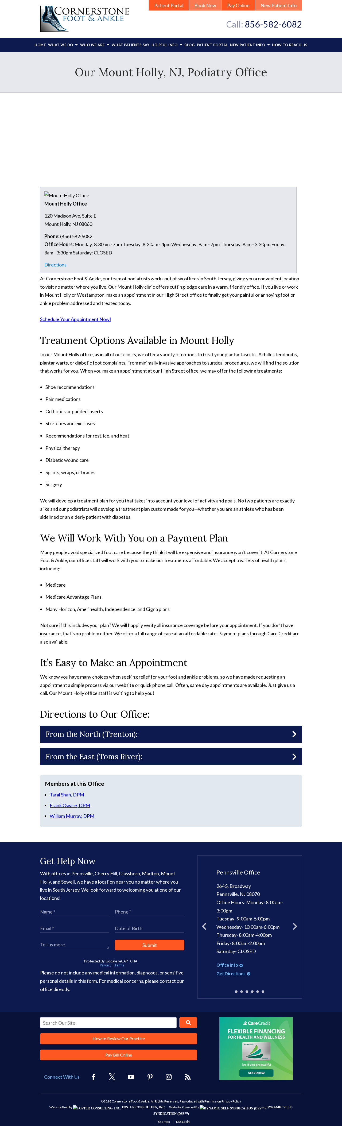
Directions (55, 265)
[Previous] (204, 927)
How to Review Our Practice (118, 1038)
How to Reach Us (290, 45)
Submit (149, 945)
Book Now (205, 5)
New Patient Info (279, 5)
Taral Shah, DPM (67, 795)
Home (40, 45)
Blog (189, 45)
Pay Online (238, 5)
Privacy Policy (231, 1101)
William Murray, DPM (72, 816)
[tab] (236, 992)
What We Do (61, 45)
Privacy (105, 965)
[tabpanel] (249, 923)
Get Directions (231, 973)
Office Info (227, 965)
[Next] (295, 927)
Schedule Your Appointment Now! (75, 319)
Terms (119, 965)
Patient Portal (168, 5)
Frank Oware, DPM (70, 805)
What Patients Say (131, 45)
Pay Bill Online (118, 1054)
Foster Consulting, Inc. (143, 1107)
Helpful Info (164, 45)
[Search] (188, 1022)
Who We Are (93, 45)
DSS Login (183, 1122)
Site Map (164, 1122)
